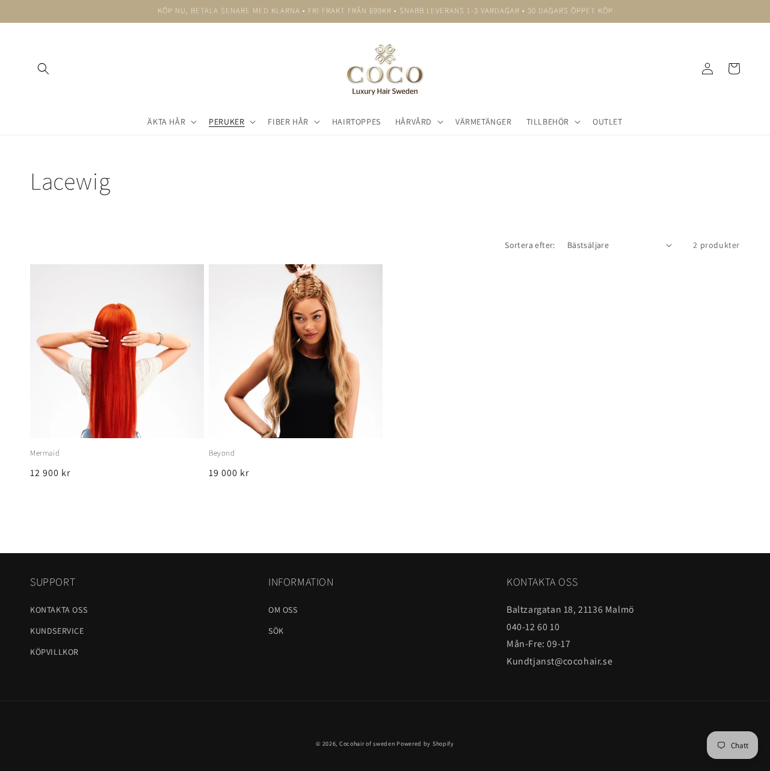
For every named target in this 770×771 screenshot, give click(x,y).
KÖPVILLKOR (54, 651)
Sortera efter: (530, 245)
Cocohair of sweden (367, 744)
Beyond (222, 453)
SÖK (276, 630)
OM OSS (283, 609)
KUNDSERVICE (57, 630)
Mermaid (45, 453)
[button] (43, 68)
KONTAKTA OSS (58, 609)
